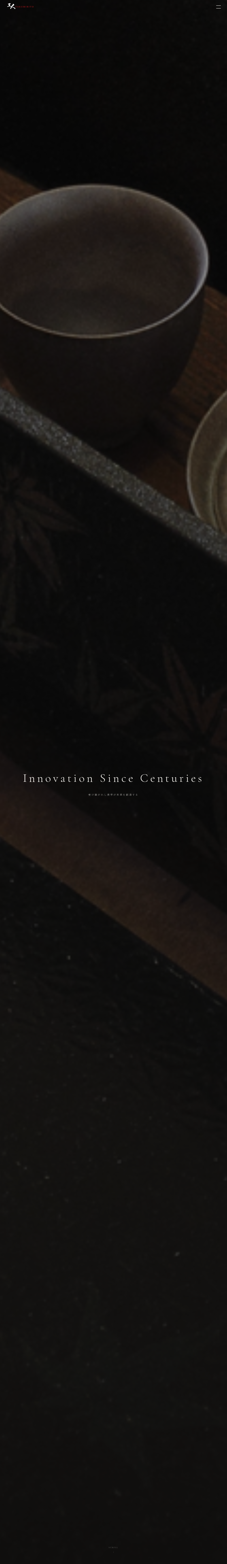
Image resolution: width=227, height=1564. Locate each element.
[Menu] (218, 6)
